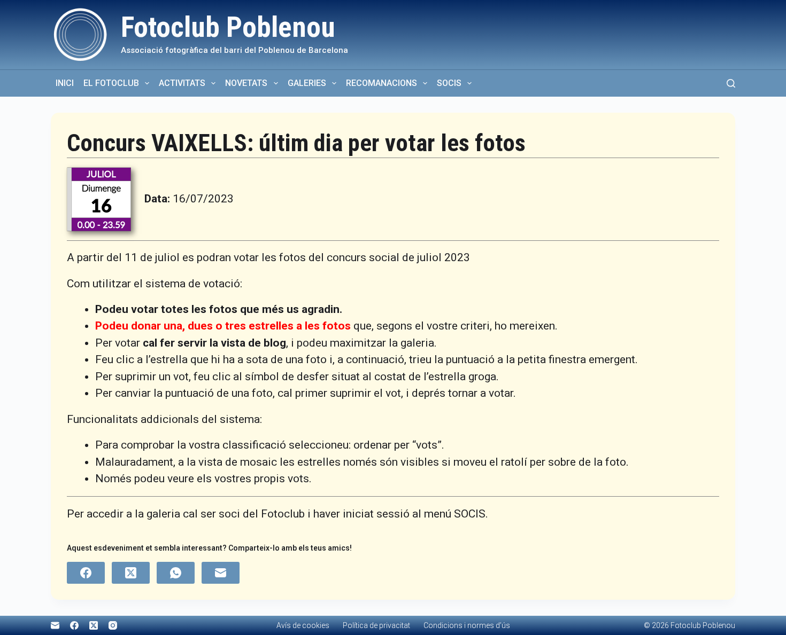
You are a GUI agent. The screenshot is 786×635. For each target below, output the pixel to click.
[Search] (731, 83)
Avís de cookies (302, 625)
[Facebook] (86, 573)
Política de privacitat (376, 625)
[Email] (221, 573)
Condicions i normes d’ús (466, 625)
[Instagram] (113, 625)
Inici (65, 83)
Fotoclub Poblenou (228, 27)
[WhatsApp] (176, 573)
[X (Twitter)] (131, 573)
